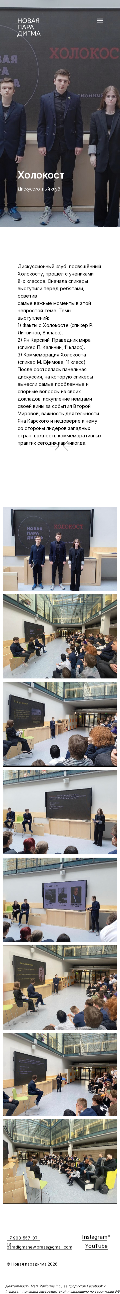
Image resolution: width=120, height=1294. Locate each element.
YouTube (96, 1246)
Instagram (94, 1236)
